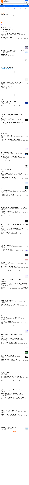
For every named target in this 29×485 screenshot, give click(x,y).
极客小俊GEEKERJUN (3, 52)
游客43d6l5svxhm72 (3, 230)
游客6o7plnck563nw (3, 158)
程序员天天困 (2, 260)
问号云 (1, 84)
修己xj (1, 48)
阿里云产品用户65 (2, 264)
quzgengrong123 (2, 133)
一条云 (1, 175)
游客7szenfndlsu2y (2, 88)
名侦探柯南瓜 (2, 65)
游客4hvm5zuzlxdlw (3, 408)
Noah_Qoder (2, 251)
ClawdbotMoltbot (2, 141)
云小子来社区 (2, 150)
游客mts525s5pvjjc (2, 192)
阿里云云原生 (2, 35)
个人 (27, 4)
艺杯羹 (1, 171)
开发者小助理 (2, 99)
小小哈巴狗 (2, 213)
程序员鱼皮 (2, 205)
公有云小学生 (2, 243)
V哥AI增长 (2, 412)
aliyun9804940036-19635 (3, 285)
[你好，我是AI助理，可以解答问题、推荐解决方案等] (25, 3)
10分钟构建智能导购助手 (25, 24)
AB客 (1, 196)
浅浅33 (1, 188)
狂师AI (1, 154)
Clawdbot (2, 209)
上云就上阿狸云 (2, 306)
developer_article (2, 31)
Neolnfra (1, 120)
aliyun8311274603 (2, 137)
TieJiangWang (2, 281)
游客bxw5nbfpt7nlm (3, 298)
